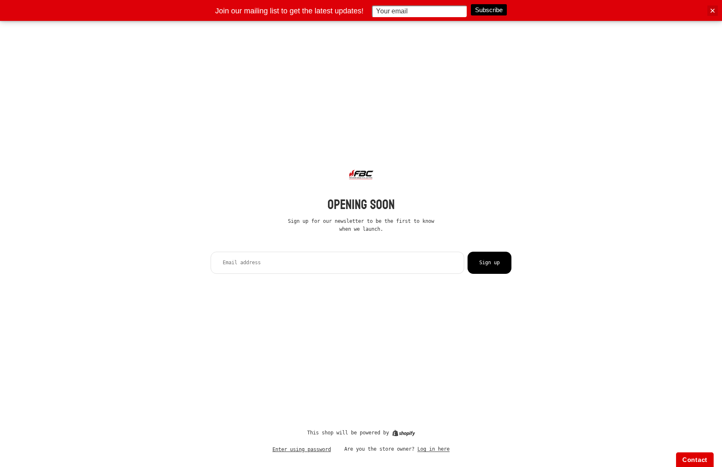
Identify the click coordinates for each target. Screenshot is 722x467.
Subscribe (489, 9)
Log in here (433, 449)
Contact (694, 459)
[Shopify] (403, 433)
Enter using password (301, 449)
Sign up (489, 262)
